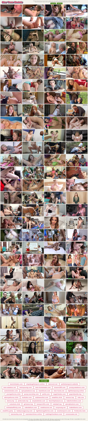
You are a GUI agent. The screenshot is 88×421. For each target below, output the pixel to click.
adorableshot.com (72, 404)
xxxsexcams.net (71, 414)
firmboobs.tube (80, 411)
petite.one (46, 394)
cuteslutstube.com (11, 391)
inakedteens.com (75, 407)
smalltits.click (57, 397)
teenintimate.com (16, 384)
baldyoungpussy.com (24, 411)
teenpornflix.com (43, 404)
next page (44, 381)
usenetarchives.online (34, 414)
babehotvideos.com (74, 401)
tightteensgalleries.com (44, 411)
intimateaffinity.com (13, 407)
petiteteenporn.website (69, 384)
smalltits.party (7, 411)
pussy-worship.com (31, 394)
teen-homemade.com (43, 387)
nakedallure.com (31, 407)
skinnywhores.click (11, 397)
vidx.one (81, 397)
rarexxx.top (70, 397)
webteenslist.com (41, 397)
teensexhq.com (16, 414)
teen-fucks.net (59, 391)
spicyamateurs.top (28, 391)
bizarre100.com (59, 387)
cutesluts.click (14, 404)
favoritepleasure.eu (56, 401)
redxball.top (57, 404)
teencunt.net (53, 384)
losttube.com (27, 397)
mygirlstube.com (59, 394)
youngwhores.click (14, 394)
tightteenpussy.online (76, 391)
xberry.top (10, 401)
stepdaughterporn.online (35, 384)
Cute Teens (59, 3)
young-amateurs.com (77, 387)
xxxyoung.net (61, 407)
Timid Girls (53, 3)
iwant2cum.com (44, 391)
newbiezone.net (46, 407)
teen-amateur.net (9, 387)
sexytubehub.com (38, 401)
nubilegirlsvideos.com (53, 414)
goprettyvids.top (75, 394)
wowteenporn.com (64, 411)
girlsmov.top (28, 404)
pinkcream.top (23, 401)
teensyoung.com (25, 387)
